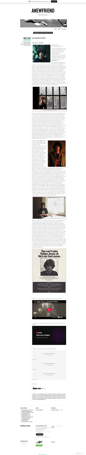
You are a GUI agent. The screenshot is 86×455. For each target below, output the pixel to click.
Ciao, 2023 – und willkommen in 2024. (27, 412)
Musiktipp (29, 43)
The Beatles (59, 398)
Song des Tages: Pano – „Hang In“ (26, 421)
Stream (25, 45)
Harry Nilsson (49, 395)
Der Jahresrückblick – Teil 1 (25, 415)
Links (55, 29)
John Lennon (63, 395)
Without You (43, 399)
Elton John (38, 395)
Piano (37, 398)
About (59, 29)
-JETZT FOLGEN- (39, 434)
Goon (40, 42)
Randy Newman (41, 398)
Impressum (53, 441)
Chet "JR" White (48, 394)
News (27, 44)
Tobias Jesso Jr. (54, 60)
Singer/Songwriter (50, 398)
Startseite (64, 29)
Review (29, 44)
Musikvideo (23, 44)
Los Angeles (39, 396)
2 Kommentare (27, 40)
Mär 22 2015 (27, 38)
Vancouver (39, 399)
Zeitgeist (29, 45)
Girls (41, 395)
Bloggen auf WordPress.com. (43, 454)
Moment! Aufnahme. (24, 420)
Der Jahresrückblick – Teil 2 (25, 414)
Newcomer (54, 396)
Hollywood (54, 395)
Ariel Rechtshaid (42, 394)
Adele (38, 394)
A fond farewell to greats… (25, 413)
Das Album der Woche (26, 42)
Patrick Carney (61, 396)
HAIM (46, 395)
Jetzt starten (54, 1)
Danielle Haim (59, 394)
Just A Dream (34, 396)
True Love (35, 399)
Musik (25, 43)
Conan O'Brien (54, 394)
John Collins (58, 395)
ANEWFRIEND (43, 10)
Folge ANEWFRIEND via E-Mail (41, 426)
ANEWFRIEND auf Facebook (25, 426)
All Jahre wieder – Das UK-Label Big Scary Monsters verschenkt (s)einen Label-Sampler (27, 418)
